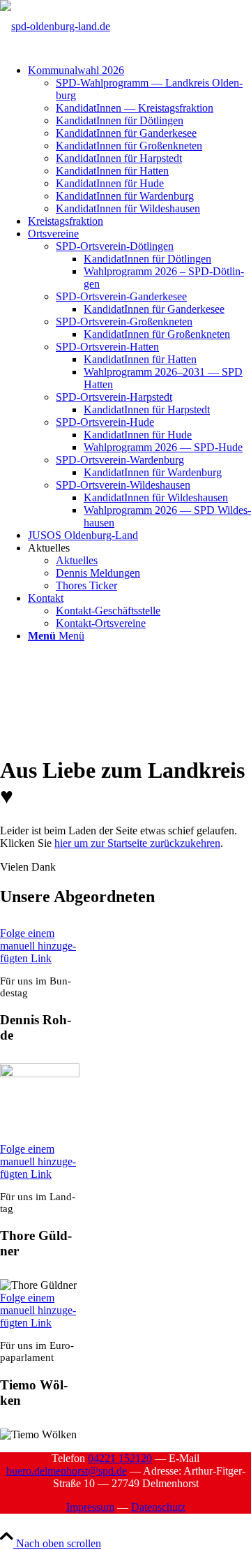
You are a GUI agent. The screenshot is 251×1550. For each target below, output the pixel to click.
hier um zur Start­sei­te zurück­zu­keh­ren (137, 843)
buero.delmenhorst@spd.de (66, 1471)
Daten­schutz (158, 1507)
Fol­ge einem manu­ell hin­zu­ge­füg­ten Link (38, 945)
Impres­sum (90, 1507)
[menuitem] (139, 139)
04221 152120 (120, 1458)
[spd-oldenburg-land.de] (55, 26)
